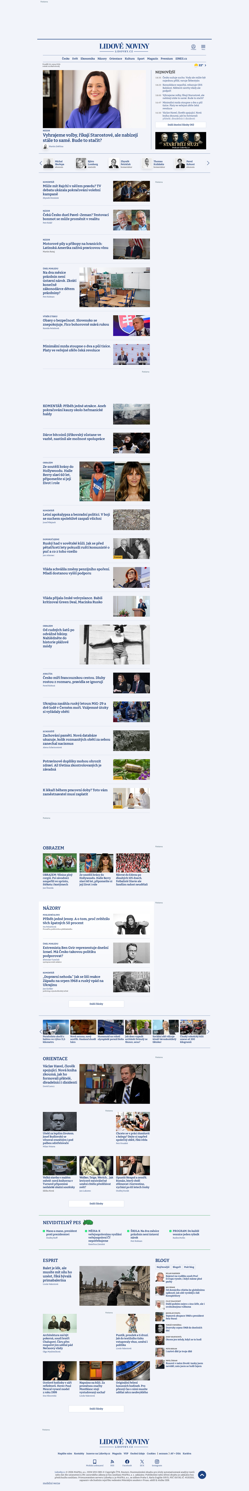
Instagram (157, 1465)
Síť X (142, 1465)
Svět (75, 58)
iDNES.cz (181, 58)
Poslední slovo (51, 915)
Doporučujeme (51, 539)
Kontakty (79, 1453)
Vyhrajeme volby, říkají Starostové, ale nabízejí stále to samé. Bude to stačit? (183, 97)
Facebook (127, 1465)
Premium (167, 58)
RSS (112, 1465)
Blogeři (177, 1267)
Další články (96, 1003)
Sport (140, 58)
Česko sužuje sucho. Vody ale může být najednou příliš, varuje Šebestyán (184, 79)
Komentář (48, 182)
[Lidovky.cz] (124, 47)
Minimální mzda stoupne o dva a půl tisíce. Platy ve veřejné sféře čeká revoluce (182, 105)
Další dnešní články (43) (181, 124)
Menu (203, 49)
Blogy (162, 1260)
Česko (65, 58)
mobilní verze (51, 1483)
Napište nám (65, 1453)
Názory (102, 58)
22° (201, 65)
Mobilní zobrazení (94, 1465)
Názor (46, 130)
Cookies (151, 1453)
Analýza (48, 674)
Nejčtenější (163, 1267)
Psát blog (189, 1267)
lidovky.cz (124, 1443)
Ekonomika (88, 58)
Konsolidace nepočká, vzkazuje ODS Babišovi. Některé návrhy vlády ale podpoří (182, 87)
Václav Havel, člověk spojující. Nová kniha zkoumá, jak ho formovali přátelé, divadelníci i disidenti (182, 115)
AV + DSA (175, 1453)
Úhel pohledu (50, 268)
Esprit (50, 1260)
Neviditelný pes (62, 1222)
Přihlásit (193, 49)
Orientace (115, 58)
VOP (126, 1453)
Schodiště (48, 731)
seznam (163, 1453)
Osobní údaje (137, 1453)
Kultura (130, 58)
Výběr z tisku (50, 316)
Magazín (152, 58)
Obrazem (48, 463)
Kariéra (187, 1453)
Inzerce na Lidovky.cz (98, 1453)
